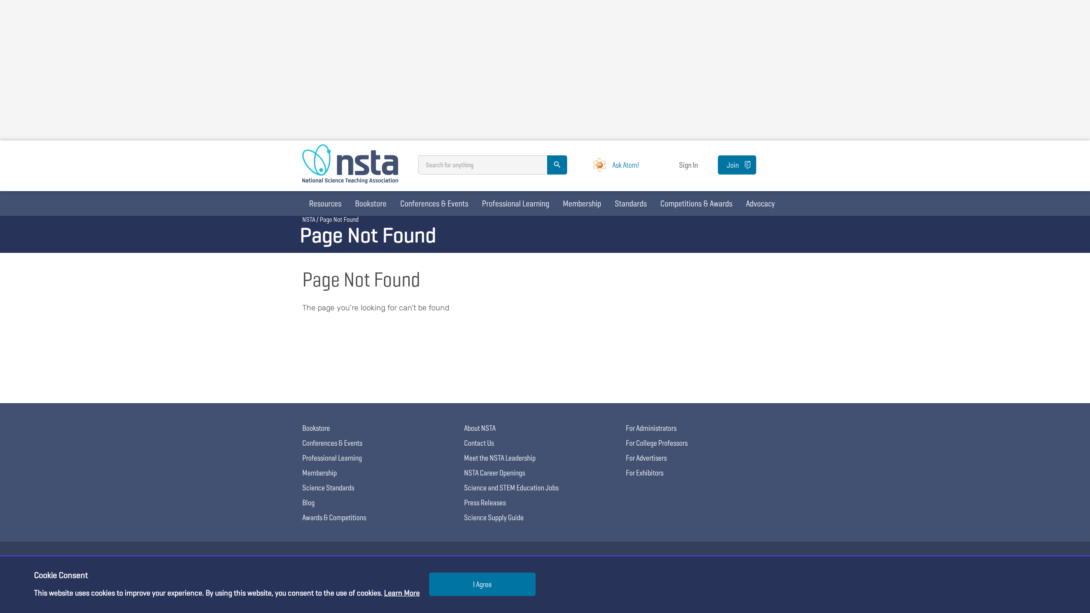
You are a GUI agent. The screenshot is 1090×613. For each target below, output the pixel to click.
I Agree (482, 584)
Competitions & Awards (696, 203)
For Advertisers (646, 458)
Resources (325, 203)
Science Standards (328, 488)
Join (733, 165)
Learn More (402, 593)
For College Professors (657, 443)
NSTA (308, 219)
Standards (631, 203)
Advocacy (760, 203)
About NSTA (480, 428)
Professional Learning (515, 203)
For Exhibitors (644, 473)
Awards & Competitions (334, 517)
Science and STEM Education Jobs (511, 488)
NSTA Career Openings (494, 473)
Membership (582, 203)
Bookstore (371, 203)
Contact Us (479, 443)
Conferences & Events (434, 203)
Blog (308, 502)
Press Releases (485, 502)
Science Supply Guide (494, 517)
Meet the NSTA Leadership (500, 458)
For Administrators (651, 428)
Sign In (688, 165)
